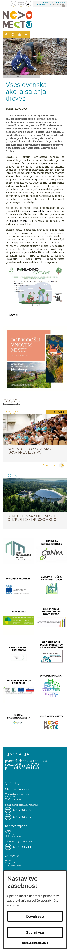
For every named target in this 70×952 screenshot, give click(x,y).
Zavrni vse (35, 932)
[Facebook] (6, 34)
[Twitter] (26, 34)
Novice (18, 76)
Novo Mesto (25, 19)
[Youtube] (19, 34)
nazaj (14, 315)
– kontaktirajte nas (51, 4)
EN (28, 3)
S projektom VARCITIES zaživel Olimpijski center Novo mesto (32, 518)
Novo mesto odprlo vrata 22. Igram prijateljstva (31, 450)
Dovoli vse (35, 916)
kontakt (21, 4)
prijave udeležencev (41, 211)
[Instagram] (12, 34)
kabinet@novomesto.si (22, 841)
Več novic (50, 465)
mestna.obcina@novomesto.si (25, 804)
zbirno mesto (19, 220)
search (13, 4)
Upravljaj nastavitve (35, 942)
